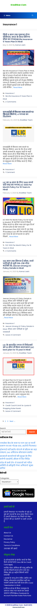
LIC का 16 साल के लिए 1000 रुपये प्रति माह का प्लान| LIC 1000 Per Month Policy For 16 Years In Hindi (18, 186)
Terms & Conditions (12, 545)
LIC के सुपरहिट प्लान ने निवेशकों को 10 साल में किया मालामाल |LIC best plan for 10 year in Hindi (18, 347)
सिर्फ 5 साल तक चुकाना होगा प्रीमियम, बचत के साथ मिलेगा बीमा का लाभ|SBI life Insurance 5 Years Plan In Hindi (17, 38)
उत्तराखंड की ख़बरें (10, 548)
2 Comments (10, 102)
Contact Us (8, 536)
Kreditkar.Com (18, 4)
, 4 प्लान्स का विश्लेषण (18, 114)
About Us (7, 533)
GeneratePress (18, 607)
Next (12, 421)
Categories (4, 478)
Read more (17, 87)
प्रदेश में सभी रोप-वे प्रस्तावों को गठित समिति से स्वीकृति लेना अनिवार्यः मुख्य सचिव (16, 465)
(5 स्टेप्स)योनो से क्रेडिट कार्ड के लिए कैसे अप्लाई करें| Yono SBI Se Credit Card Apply (17, 562)
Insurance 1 (10, 93)
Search (3, 428)
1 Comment (10, 172)
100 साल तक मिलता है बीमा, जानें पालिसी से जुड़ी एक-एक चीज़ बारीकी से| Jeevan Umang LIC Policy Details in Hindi (18, 264)
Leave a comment (13, 335)
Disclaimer (8, 539)
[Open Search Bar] (32, 15)
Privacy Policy (9, 542)
